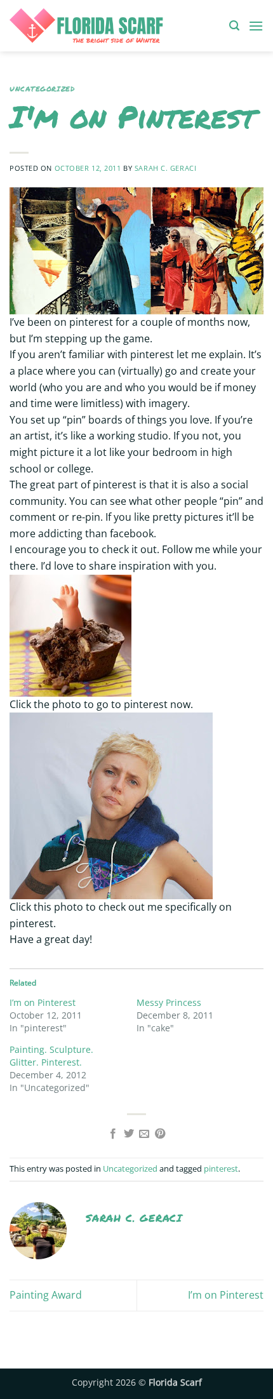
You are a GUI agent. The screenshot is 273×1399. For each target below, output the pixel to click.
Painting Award (46, 1295)
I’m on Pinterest (43, 1002)
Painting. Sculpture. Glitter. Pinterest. (51, 1055)
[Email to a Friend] (144, 1134)
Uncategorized (42, 89)
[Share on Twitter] (129, 1134)
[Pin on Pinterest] (160, 1134)
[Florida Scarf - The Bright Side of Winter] (115, 25)
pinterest (221, 1168)
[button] (234, 25)
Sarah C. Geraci (165, 168)
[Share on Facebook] (113, 1134)
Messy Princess (168, 1002)
